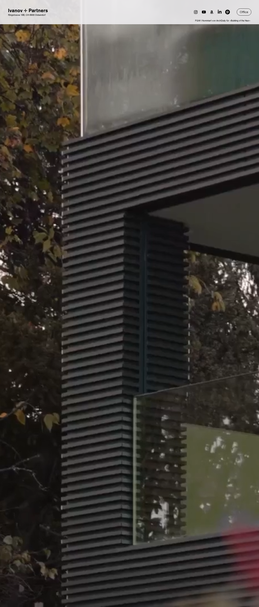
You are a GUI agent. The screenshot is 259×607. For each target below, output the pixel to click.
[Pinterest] (227, 12)
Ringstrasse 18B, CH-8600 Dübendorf (27, 15)
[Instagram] (195, 12)
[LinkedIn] (219, 12)
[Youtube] (204, 12)
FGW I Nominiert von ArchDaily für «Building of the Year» (222, 20)
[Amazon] (211, 12)
